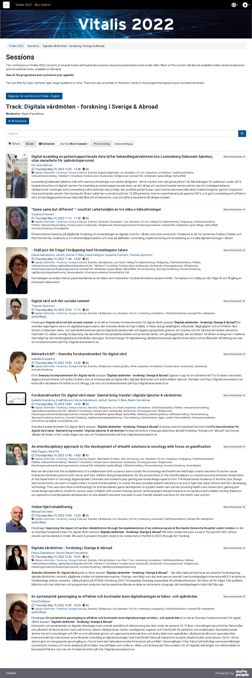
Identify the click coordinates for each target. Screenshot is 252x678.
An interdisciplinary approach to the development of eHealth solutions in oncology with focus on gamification (121, 446)
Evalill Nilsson (64, 400)
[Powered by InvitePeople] (232, 674)
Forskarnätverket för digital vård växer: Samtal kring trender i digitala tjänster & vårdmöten (107, 395)
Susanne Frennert (43, 214)
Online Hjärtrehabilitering (52, 507)
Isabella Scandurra (43, 359)
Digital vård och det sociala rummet (61, 301)
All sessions (19, 121)
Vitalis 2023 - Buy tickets (33, 5)
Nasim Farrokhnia (139, 400)
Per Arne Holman (42, 165)
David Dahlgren (94, 255)
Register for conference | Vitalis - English (34, 96)
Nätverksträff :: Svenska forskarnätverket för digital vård (79, 354)
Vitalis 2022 (16, 46)
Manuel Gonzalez (42, 511)
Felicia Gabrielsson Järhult (48, 255)
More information (233, 156)
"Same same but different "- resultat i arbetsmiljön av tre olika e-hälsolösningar (96, 209)
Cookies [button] (11, 673)
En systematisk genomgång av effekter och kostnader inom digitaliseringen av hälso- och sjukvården (114, 596)
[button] (235, 5)
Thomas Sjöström (140, 255)
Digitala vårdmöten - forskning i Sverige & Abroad (60, 172)
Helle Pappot (39, 451)
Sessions (33, 46)
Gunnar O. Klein (75, 255)
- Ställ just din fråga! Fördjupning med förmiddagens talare (80, 250)
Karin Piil (54, 451)
